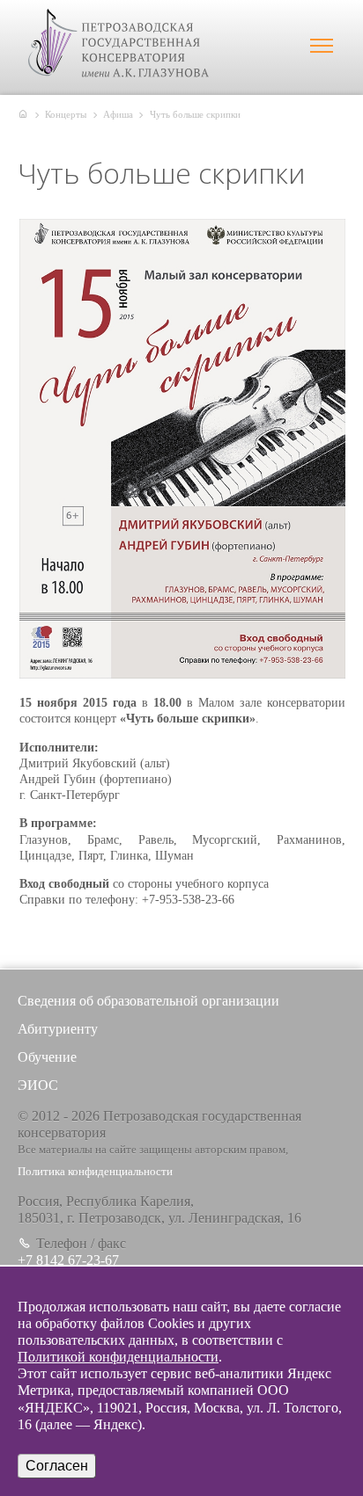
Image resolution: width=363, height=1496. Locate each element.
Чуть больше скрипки (195, 114)
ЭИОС (38, 1085)
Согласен (57, 1465)
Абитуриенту (58, 1028)
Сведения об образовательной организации (148, 1000)
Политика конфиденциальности (95, 1172)
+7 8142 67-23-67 (68, 1260)
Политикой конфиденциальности (118, 1356)
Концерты (65, 114)
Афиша (118, 114)
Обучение (47, 1056)
